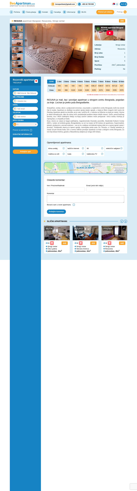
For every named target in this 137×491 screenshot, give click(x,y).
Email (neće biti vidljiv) (94, 186)
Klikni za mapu (85, 167)
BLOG (84, 12)
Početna (17, 12)
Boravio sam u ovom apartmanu (59, 205)
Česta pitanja (31, 12)
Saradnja (57, 12)
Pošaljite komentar (56, 212)
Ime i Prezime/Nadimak (55, 186)
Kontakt (45, 12)
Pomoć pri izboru (105, 12)
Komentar (50, 193)
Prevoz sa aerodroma (21, 130)
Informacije (71, 12)
